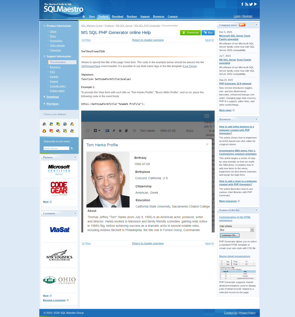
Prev (88, 40)
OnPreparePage (90, 66)
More (46, 201)
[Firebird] (44, 132)
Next (208, 40)
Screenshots (56, 40)
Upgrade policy (58, 86)
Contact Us (230, 312)
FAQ (52, 71)
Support (145, 16)
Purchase (132, 16)
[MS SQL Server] (58, 125)
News (92, 16)
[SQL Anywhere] (58, 132)
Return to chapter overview (148, 40)
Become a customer (54, 300)
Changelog (55, 50)
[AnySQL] (44, 125)
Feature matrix (57, 90)
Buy (210, 32)
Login (237, 16)
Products (103, 16)
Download (117, 16)
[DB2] (65, 132)
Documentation (58, 62)
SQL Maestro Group (92, 25)
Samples (54, 76)
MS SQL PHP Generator (147, 25)
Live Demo (189, 66)
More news (225, 110)
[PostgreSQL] (65, 125)
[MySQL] (51, 125)
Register (247, 16)
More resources (228, 201)
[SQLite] (72, 125)
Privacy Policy (247, 312)
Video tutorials (57, 45)
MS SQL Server (124, 25)
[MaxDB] (72, 132)
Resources (158, 16)
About (53, 31)
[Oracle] (51, 132)
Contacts (173, 16)
